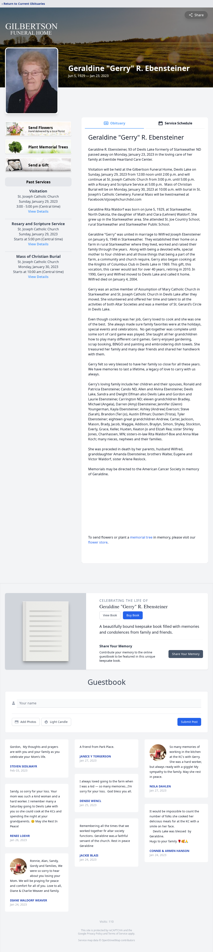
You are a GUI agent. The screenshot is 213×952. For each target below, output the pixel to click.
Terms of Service (118, 933)
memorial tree (141, 537)
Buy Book (132, 615)
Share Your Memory (185, 654)
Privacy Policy (95, 933)
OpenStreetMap (111, 940)
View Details (38, 211)
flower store (98, 542)
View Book (110, 615)
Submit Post (189, 722)
